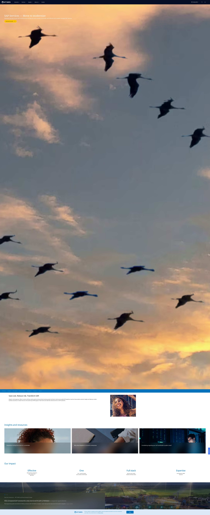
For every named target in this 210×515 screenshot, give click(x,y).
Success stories (22, 390)
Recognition (29, 390)
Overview (4, 390)
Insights (30, 2)
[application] (105, 512)
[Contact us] (205, 2)
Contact (40, 390)
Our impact (15, 390)
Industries (16, 2)
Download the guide (9, 21)
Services (23, 2)
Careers (43, 2)
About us (36, 2)
